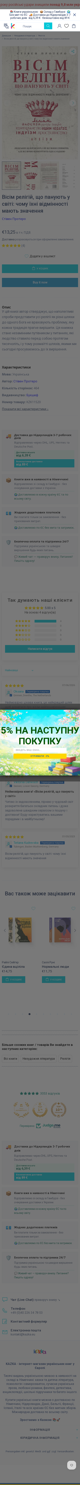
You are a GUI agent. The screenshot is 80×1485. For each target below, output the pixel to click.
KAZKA (13, 26)
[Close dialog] (76, 713)
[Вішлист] (66, 26)
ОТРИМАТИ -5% (40, 756)
